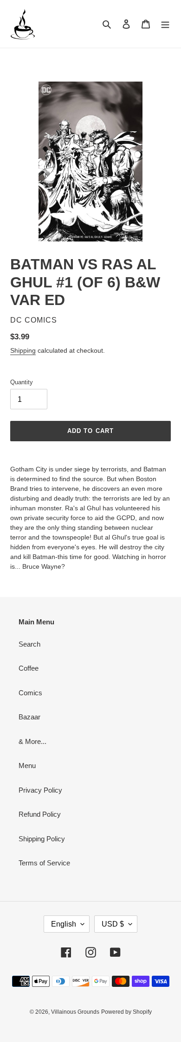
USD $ (113, 924)
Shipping (23, 350)
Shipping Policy (42, 839)
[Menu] (165, 24)
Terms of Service (44, 863)
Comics (30, 693)
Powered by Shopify (126, 1012)
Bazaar (29, 717)
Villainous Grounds (75, 1012)
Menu (27, 765)
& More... (32, 741)
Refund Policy (40, 814)
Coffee (29, 668)
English (63, 924)
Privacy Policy (40, 790)
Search (29, 644)
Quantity (21, 382)
